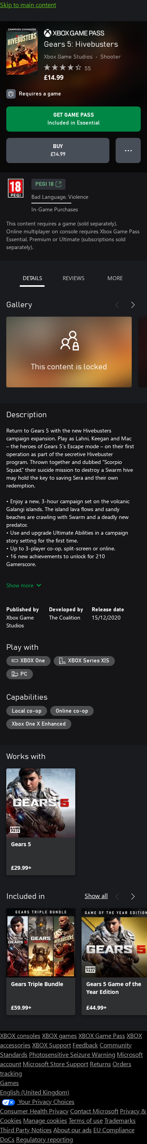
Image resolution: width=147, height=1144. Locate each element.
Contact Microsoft (94, 1111)
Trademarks (120, 1120)
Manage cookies (45, 1120)
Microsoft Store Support (55, 1064)
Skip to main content (28, 4)
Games (9, 1082)
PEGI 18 (44, 184)
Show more (19, 585)
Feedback (85, 1045)
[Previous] (117, 304)
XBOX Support (51, 1045)
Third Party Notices (26, 1130)
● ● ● (128, 150)
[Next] (133, 304)
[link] (40, 821)
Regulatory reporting (44, 1139)
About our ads (72, 1130)
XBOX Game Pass (101, 1035)
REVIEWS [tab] (73, 278)
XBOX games (59, 1035)
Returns (100, 1064)
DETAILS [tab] (32, 278)
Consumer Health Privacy (34, 1111)
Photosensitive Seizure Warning (72, 1054)
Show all (96, 895)
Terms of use (86, 1120)
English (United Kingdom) (34, 1092)
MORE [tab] (115, 278)
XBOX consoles (20, 1035)
